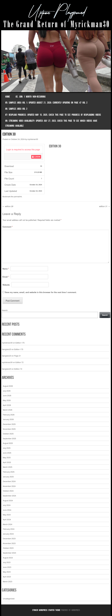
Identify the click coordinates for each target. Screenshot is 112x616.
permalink (18, 196)
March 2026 (7, 410)
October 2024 (8, 491)
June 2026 (7, 395)
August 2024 (8, 500)
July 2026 (6, 391)
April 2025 (7, 462)
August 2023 (8, 557)
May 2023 (7, 572)
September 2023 (9, 553)
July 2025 (6, 448)
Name (5, 268)
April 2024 (7, 519)
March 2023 (7, 581)
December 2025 (9, 424)
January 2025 (8, 476)
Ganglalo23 (6, 349)
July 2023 (6, 562)
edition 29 (7, 206)
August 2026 (8, 386)
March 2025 (7, 467)
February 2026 (8, 414)
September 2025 (9, 438)
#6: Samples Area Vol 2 (16, 108)
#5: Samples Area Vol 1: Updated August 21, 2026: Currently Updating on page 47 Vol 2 (46, 102)
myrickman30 (32, 139)
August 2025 (8, 443)
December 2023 (9, 538)
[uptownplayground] (56, 15)
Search (5, 310)
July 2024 (6, 505)
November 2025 (9, 429)
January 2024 (8, 534)
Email (5, 276)
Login (37, 157)
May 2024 (7, 514)
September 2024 (9, 495)
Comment (7, 226)
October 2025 (8, 433)
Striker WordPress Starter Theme (46, 610)
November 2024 (9, 486)
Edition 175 (19, 342)
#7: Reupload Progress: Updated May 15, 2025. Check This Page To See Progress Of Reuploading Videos (53, 114)
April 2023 (7, 576)
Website (6, 284)
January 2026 (8, 419)
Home (7, 96)
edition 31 (104, 206)
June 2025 (7, 453)
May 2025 (7, 457)
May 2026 (7, 400)
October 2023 (8, 548)
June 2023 (7, 567)
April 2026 (7, 405)
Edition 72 (19, 362)
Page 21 (17, 355)
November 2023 (9, 543)
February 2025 (8, 472)
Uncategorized (8, 598)
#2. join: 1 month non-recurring (31, 96)
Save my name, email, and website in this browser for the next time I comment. (41, 292)
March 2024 (7, 524)
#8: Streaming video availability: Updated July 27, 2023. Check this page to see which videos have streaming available (51, 123)
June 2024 (7, 510)
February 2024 (8, 529)
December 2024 (9, 481)
